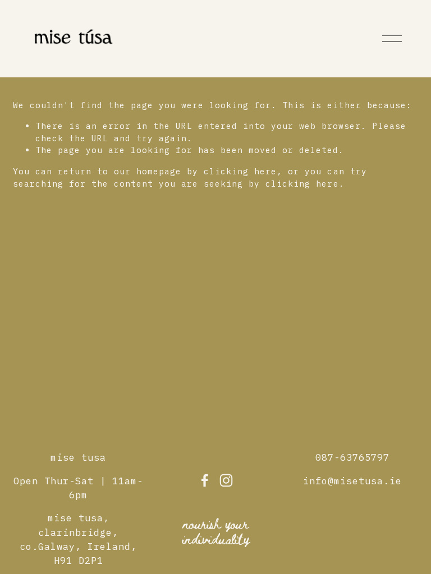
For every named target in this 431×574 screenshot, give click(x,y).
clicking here (240, 171)
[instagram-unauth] (226, 480)
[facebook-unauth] (205, 480)
